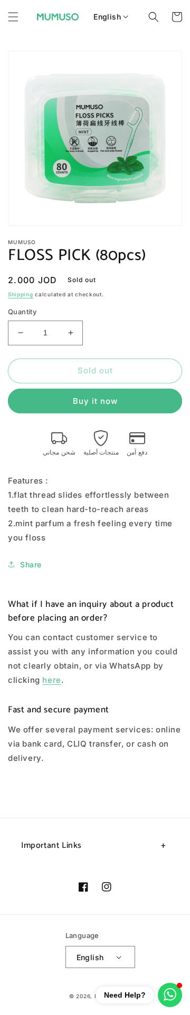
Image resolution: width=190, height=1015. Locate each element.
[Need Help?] (170, 995)
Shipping (20, 294)
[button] (13, 16)
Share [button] (31, 564)
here (51, 680)
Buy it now (95, 401)
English (107, 16)
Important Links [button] (51, 845)
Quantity (22, 311)
